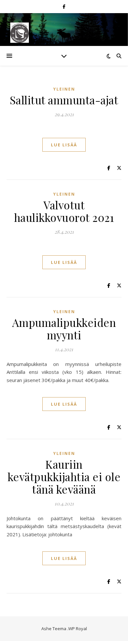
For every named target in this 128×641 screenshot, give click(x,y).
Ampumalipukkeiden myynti (64, 328)
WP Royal (77, 628)
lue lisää (64, 145)
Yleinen (64, 89)
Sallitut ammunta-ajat (64, 100)
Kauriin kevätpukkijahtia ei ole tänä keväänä (64, 476)
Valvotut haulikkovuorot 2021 (64, 211)
